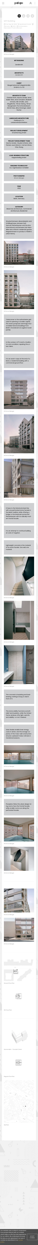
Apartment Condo (25, 24)
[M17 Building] (19, 33)
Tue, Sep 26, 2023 (11, 24)
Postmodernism (17, 28)
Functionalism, (23, 26)
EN (19, 16)
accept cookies (32, 1237)
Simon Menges (19, 178)
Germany (7, 26)
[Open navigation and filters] (3, 3)
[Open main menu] (35, 3)
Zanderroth (19, 75)
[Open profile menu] (30, 3)
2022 (14, 26)
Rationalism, (8, 28)
